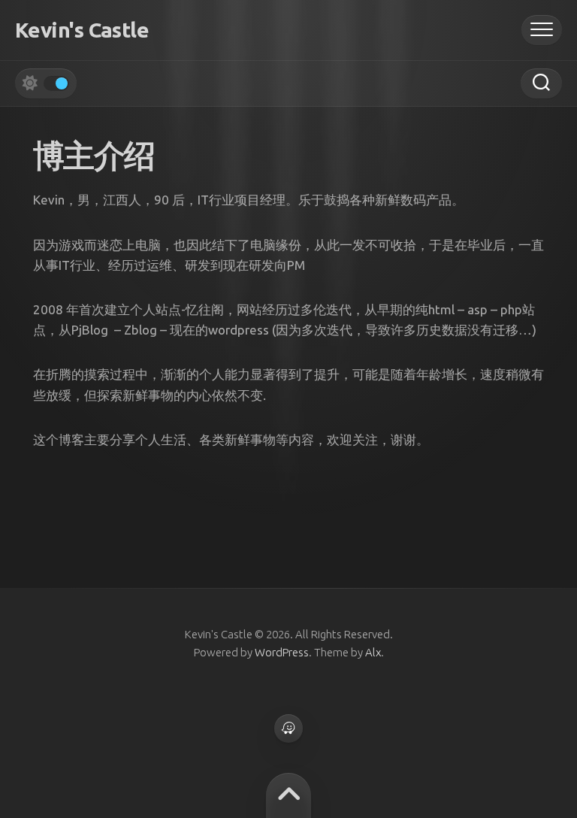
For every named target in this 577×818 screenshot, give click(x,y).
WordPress (282, 652)
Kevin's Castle (82, 29)
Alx (373, 652)
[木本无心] (288, 728)
